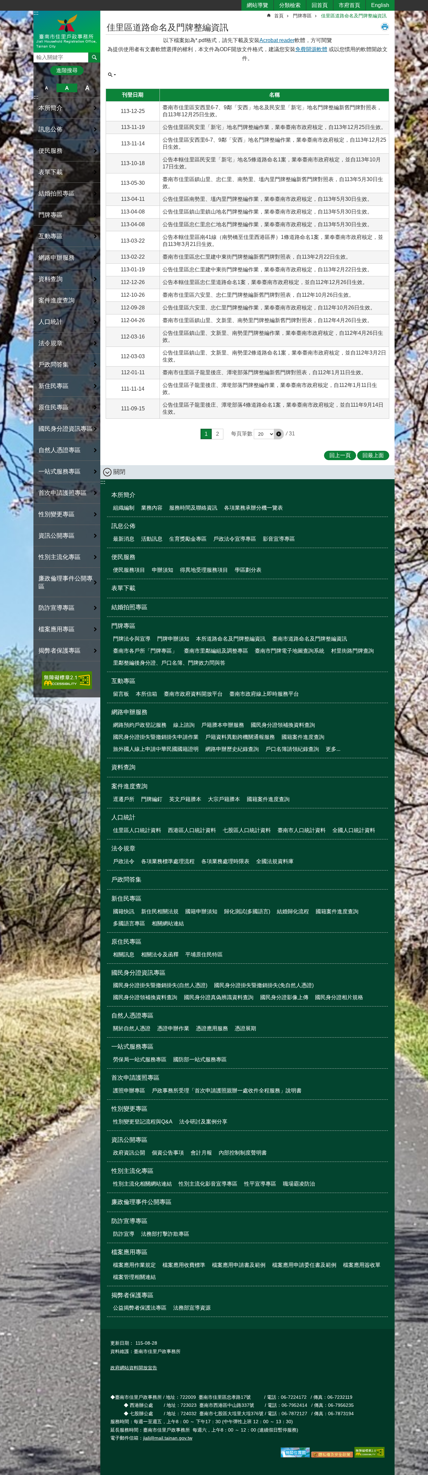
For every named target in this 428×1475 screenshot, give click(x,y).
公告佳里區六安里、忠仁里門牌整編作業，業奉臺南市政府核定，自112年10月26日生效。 (269, 307)
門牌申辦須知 (173, 639)
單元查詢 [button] (112, 75)
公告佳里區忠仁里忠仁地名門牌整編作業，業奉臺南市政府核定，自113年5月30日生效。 (267, 224)
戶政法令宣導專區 (234, 539)
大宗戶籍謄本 (224, 799)
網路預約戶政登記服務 (140, 725)
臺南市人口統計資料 (302, 830)
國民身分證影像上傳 (284, 997)
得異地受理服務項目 (204, 570)
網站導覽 (257, 5)
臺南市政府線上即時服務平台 (264, 694)
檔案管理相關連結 (134, 1277)
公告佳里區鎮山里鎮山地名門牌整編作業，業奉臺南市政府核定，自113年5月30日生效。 (267, 212)
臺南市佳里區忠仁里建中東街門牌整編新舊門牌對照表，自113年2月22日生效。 (257, 257)
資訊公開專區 (129, 1139)
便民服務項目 (129, 570)
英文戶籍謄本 (185, 799)
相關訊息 (123, 954)
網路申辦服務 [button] (56, 257)
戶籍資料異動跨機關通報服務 (240, 737)
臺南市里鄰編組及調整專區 (216, 651)
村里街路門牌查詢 (352, 651)
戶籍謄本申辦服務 (222, 725)
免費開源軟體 (311, 49)
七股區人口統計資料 (247, 830)
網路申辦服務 (129, 712)
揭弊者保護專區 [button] (59, 650)
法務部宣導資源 (192, 1308)
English (380, 5)
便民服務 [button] (50, 150)
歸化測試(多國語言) (247, 911)
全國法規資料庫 (275, 861)
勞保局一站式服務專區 (140, 1059)
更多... (333, 749)
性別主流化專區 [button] (59, 557)
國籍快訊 (123, 911)
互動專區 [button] (50, 236)
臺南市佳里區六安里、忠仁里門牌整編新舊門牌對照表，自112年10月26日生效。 (258, 295)
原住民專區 (126, 941)
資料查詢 (50, 279)
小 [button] (46, 88)
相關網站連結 (168, 923)
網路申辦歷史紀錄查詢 (232, 749)
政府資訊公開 (129, 1153)
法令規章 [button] (50, 343)
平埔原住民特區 (204, 954)
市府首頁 (349, 5)
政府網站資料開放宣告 (133, 1367)
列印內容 (385, 26)
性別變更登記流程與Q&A (143, 1121)
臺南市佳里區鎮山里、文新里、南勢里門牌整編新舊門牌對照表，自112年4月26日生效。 (267, 320)
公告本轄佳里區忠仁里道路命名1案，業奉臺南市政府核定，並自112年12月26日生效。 (265, 282)
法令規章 (123, 848)
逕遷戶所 (123, 799)
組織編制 (123, 508)
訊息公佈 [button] (50, 129)
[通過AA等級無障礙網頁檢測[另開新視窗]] (67, 680)
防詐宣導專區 (129, 1221)
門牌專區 (302, 15)
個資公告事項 (168, 1153)
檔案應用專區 (129, 1252)
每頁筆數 (241, 433)
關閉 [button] (119, 471)
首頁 (279, 15)
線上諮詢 (184, 725)
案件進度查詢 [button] (56, 300)
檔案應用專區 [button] (56, 629)
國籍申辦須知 (201, 911)
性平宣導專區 (260, 1184)
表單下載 (50, 172)
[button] (279, 434)
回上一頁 (340, 455)
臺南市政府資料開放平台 (193, 694)
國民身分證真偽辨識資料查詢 (218, 997)
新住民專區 (126, 898)
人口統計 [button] (50, 321)
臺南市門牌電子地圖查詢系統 (289, 651)
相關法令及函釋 (160, 954)
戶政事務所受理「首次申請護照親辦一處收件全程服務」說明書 (227, 1090)
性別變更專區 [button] (56, 514)
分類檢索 (290, 5)
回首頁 (320, 5)
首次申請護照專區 (135, 1077)
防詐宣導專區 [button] (56, 608)
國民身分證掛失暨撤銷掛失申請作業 (156, 737)
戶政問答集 (53, 364)
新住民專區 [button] (53, 386)
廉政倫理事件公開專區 (65, 582)
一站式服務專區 (132, 1046)
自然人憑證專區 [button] (59, 450)
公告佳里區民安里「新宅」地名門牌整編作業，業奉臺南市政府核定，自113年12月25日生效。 (274, 127)
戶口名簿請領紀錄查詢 (292, 749)
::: (35, 13)
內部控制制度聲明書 (243, 1153)
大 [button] (87, 88)
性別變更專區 (129, 1108)
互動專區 (123, 681)
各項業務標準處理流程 (168, 861)
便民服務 (123, 557)
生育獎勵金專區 (188, 539)
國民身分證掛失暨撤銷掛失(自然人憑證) (160, 985)
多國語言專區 (129, 923)
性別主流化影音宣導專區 (208, 1184)
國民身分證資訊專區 (138, 972)
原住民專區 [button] (53, 407)
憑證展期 (245, 1028)
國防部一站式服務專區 (200, 1059)
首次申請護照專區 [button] (62, 493)
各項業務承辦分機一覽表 (253, 508)
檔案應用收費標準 (184, 1265)
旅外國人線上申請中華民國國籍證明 (156, 749)
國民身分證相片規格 (339, 997)
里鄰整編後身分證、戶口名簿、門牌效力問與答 (169, 663)
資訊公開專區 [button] (56, 535)
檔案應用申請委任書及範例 (304, 1265)
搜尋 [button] (94, 57)
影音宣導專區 (279, 539)
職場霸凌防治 (299, 1184)
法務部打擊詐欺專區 (165, 1234)
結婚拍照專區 (56, 193)
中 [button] (67, 88)
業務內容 (152, 508)
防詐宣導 (123, 1234)
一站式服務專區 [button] (59, 471)
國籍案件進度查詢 (303, 737)
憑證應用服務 (212, 1028)
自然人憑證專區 (132, 1015)
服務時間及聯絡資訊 (193, 508)
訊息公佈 (123, 526)
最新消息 (123, 539)
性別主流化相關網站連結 (142, 1184)
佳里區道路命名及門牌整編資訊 (354, 15)
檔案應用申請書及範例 (238, 1265)
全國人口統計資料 (353, 830)
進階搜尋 (67, 70)
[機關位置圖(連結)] (295, 1456)
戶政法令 (123, 861)
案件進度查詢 (129, 786)
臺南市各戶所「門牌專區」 (145, 651)
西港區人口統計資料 (192, 830)
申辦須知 (162, 570)
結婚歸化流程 (293, 911)
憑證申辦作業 (173, 1028)
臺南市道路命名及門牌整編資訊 (309, 639)
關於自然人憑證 (131, 1028)
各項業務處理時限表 (225, 861)
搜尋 (38, 55)
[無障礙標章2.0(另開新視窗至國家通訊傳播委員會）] (369, 1456)
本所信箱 (146, 694)
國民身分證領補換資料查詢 (283, 725)
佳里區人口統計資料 (137, 830)
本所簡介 (123, 495)
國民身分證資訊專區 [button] (65, 428)
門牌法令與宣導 (131, 639)
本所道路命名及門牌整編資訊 (230, 639)
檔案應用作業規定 (134, 1265)
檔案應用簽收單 (362, 1265)
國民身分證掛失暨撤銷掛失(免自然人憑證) (264, 985)
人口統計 (123, 817)
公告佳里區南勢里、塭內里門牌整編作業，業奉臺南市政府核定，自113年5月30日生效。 (267, 199)
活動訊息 (152, 539)
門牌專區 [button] (50, 215)
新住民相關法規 (160, 911)
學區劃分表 (248, 570)
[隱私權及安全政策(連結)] (332, 1456)
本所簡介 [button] (50, 108)
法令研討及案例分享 (203, 1121)
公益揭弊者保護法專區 (140, 1308)
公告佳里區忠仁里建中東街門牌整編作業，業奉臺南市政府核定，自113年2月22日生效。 (267, 269)
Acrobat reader (277, 40)
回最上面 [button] (373, 455)
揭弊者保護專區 (132, 1295)
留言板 (121, 694)
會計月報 (201, 1153)
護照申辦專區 (129, 1090)
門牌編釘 (152, 799)
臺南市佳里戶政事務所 (66, 31)
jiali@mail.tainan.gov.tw (167, 1438)
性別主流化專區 (132, 1171)
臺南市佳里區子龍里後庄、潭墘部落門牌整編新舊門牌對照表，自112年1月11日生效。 (264, 372)
